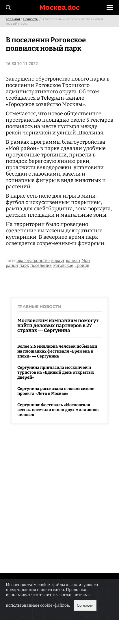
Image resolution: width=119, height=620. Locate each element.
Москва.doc (59, 7)
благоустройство (33, 260)
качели (73, 260)
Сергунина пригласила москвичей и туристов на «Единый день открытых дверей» (55, 372)
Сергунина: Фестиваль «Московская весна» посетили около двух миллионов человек (57, 409)
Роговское (63, 265)
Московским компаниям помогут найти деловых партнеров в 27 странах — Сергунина (57, 325)
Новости (30, 19)
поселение (41, 265)
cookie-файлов (54, 605)
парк (24, 265)
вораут (57, 260)
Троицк (82, 265)
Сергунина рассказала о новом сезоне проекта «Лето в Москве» (55, 391)
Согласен (85, 605)
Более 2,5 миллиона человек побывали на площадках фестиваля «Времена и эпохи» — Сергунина (57, 351)
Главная (13, 19)
